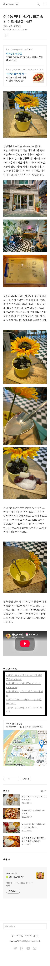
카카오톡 (28, 935)
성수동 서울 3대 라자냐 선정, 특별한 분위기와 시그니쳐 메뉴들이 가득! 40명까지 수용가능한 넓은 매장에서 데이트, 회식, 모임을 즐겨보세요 (16, 79)
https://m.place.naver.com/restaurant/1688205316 (22, 69)
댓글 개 (6, 859)
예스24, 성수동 (14, 53)
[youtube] (28, 948)
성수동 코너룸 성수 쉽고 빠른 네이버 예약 (16, 73)
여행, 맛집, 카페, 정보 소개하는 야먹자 (19, 884)
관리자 (35, 935)
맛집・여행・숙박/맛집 (12, 26)
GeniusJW (10, 4)
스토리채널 (19, 935)
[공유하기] (12, 779)
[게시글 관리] (16, 779)
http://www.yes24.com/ (17, 49)
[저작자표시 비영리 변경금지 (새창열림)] (35, 779)
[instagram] (21, 948)
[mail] (34, 948)
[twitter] (15, 948)
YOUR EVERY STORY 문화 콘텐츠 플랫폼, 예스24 (24, 59)
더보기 (44, 791)
